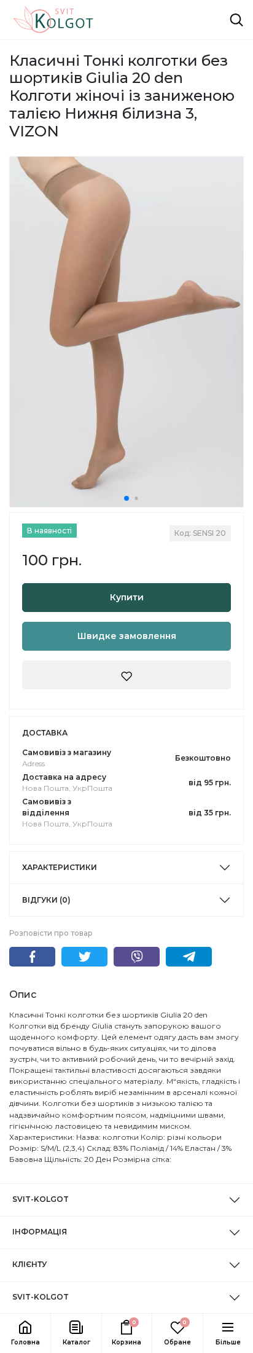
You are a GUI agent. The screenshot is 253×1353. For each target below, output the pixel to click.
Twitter (84, 957)
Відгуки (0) (46, 899)
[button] (75, 1333)
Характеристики (59, 867)
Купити (127, 597)
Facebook (32, 957)
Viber (137, 957)
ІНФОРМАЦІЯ (39, 1231)
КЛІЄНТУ (29, 1264)
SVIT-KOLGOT (40, 1199)
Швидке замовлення (126, 635)
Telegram (189, 957)
